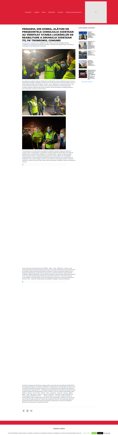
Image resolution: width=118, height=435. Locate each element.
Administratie (51, 12)
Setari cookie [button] (86, 433)
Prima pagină (28, 12)
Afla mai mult (106, 433)
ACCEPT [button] (94, 433)
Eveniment (60, 12)
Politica (43, 12)
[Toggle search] (96, 12)
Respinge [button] (100, 433)
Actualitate (36, 12)
